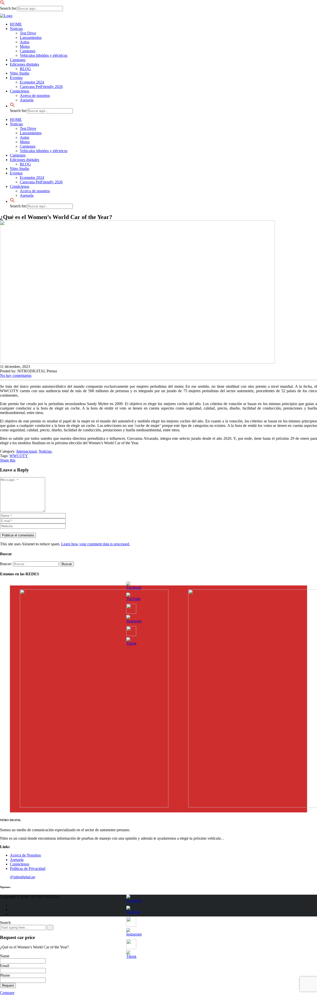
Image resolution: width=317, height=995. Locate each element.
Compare (7, 993)
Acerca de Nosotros (25, 855)
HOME (16, 24)
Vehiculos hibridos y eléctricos (43, 55)
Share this (7, 460)
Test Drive (28, 33)
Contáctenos (19, 186)
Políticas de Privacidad (27, 868)
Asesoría (26, 195)
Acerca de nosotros (35, 95)
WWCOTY (18, 456)
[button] (2, 3)
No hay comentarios (15, 375)
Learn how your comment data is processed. (95, 544)
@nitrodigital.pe (22, 877)
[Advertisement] (17, 109)
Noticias (16, 29)
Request (8, 985)
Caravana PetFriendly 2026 (41, 86)
